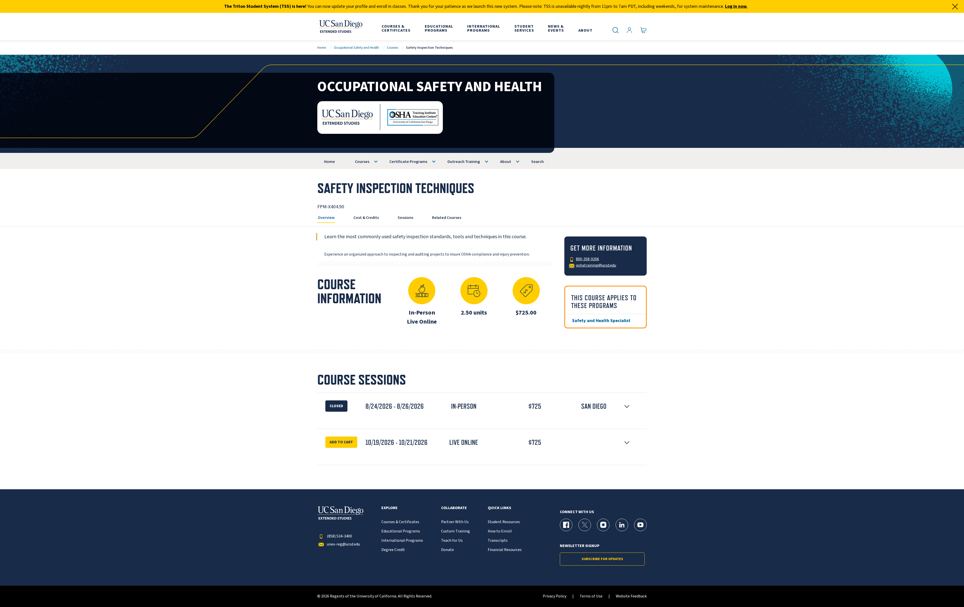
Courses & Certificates (400, 522)
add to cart (341, 442)
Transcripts (498, 540)
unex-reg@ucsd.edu (343, 544)
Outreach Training (463, 161)
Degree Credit (393, 550)
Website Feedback (631, 596)
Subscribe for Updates (602, 559)
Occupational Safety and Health (356, 47)
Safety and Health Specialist (601, 321)
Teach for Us (452, 540)
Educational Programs (400, 531)
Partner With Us (455, 522)
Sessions (405, 217)
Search (537, 161)
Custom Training (455, 531)
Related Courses (446, 217)
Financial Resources (505, 550)
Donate (447, 550)
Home (321, 47)
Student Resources (504, 522)
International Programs (402, 540)
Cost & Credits (366, 217)
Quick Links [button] (499, 508)
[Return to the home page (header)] (340, 26)
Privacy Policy (554, 596)
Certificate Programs (408, 161)
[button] (482, 406)
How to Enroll (500, 531)
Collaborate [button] (454, 508)
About (505, 161)
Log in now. (736, 6)
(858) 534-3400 (339, 536)
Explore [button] (389, 508)
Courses (392, 47)
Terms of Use (591, 596)
